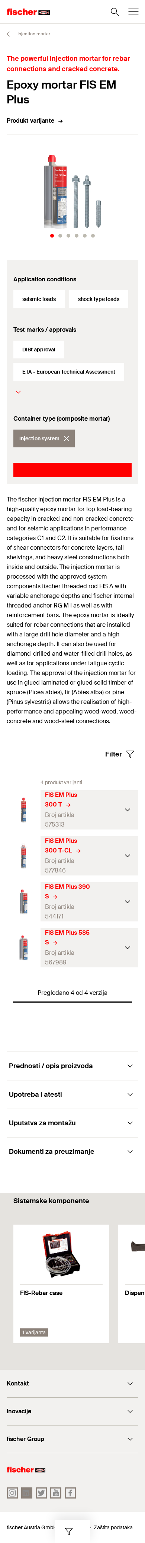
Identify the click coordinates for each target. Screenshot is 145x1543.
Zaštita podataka (113, 1527)
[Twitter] (41, 1493)
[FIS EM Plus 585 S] (23, 948)
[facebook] (70, 1493)
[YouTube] (55, 1493)
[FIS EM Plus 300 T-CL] (23, 856)
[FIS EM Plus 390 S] (23, 902)
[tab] (52, 236)
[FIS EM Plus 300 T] (23, 810)
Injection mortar (33, 34)
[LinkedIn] (26, 1493)
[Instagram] (12, 1493)
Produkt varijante (30, 121)
